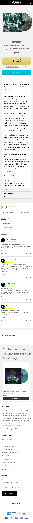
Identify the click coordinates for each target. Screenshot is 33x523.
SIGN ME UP (16, 269)
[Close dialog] (24, 250)
